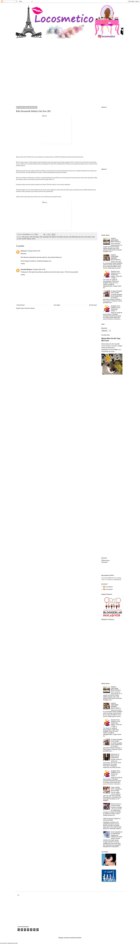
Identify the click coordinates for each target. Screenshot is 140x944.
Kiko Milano (52, 237)
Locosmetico (109, 586)
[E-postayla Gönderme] (44, 234)
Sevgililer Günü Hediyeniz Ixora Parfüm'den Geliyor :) (115, 308)
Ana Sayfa (57, 305)
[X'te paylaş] (51, 234)
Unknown (24, 251)
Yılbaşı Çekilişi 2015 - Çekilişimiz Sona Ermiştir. (116, 789)
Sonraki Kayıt (21, 305)
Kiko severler (22, 238)
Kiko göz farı (25, 237)
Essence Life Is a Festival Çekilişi (116, 804)
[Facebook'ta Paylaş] (53, 234)
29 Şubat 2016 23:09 (39, 269)
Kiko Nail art (88, 237)
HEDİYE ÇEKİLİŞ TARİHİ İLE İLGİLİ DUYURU (111, 819)
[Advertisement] (70, 72)
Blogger (61, 937)
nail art (33, 238)
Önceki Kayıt (93, 305)
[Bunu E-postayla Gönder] (47, 234)
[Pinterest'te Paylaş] (55, 234)
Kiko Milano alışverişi (62, 237)
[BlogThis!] (49, 234)
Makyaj (29, 238)
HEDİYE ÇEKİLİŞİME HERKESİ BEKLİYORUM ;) (116, 257)
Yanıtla (23, 263)
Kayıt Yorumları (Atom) (28, 308)
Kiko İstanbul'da (44, 237)
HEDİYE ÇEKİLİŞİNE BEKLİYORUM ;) (116, 240)
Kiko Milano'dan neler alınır (76, 237)
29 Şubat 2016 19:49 (33, 251)
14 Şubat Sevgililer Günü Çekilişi (116, 291)
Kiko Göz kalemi (34, 237)
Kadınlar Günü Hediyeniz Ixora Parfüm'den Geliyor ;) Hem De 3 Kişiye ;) (116, 275)
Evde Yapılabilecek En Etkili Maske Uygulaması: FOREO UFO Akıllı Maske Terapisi (116, 835)
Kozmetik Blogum (26, 269)
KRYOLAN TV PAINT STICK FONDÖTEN (115, 756)
